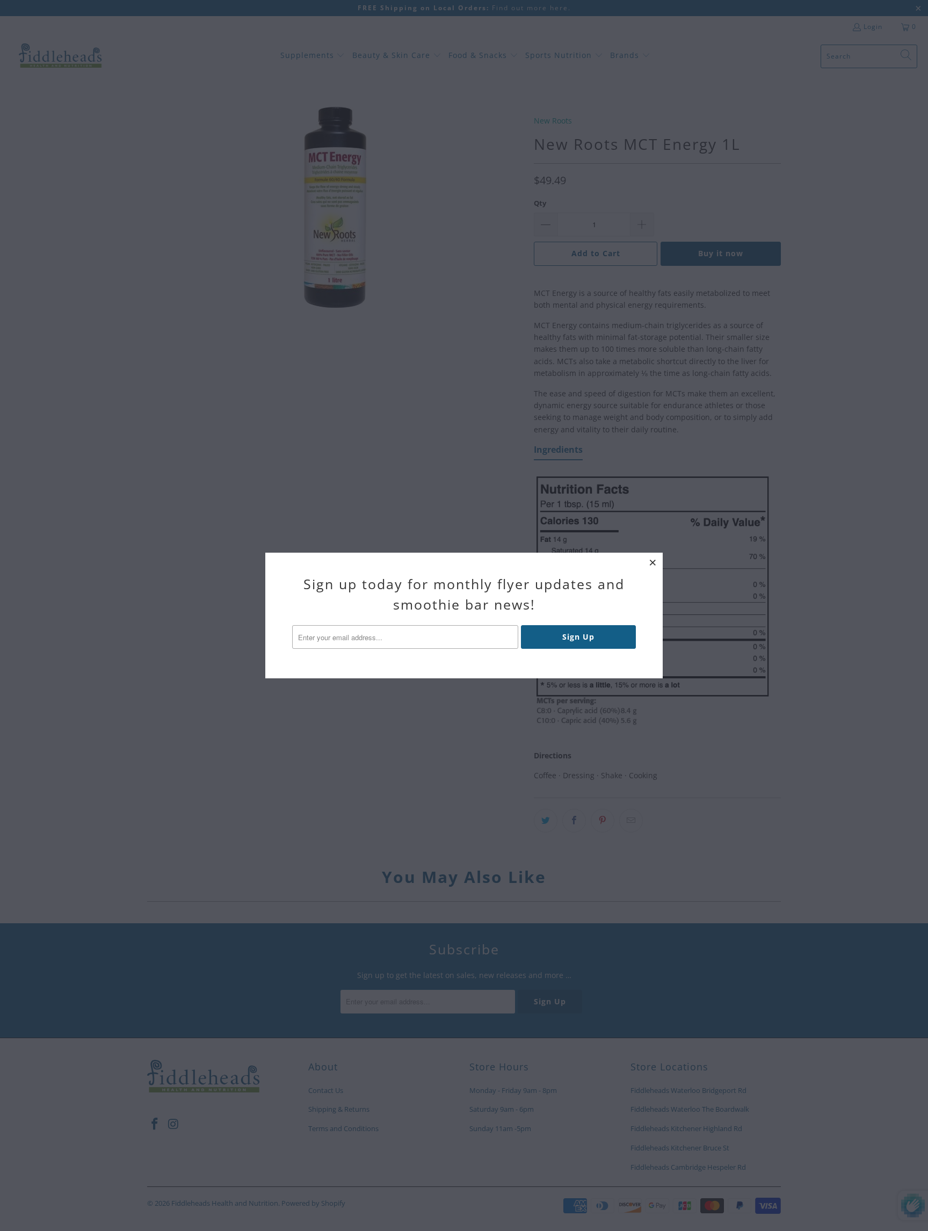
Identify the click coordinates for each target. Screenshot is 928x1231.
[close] (653, 562)
